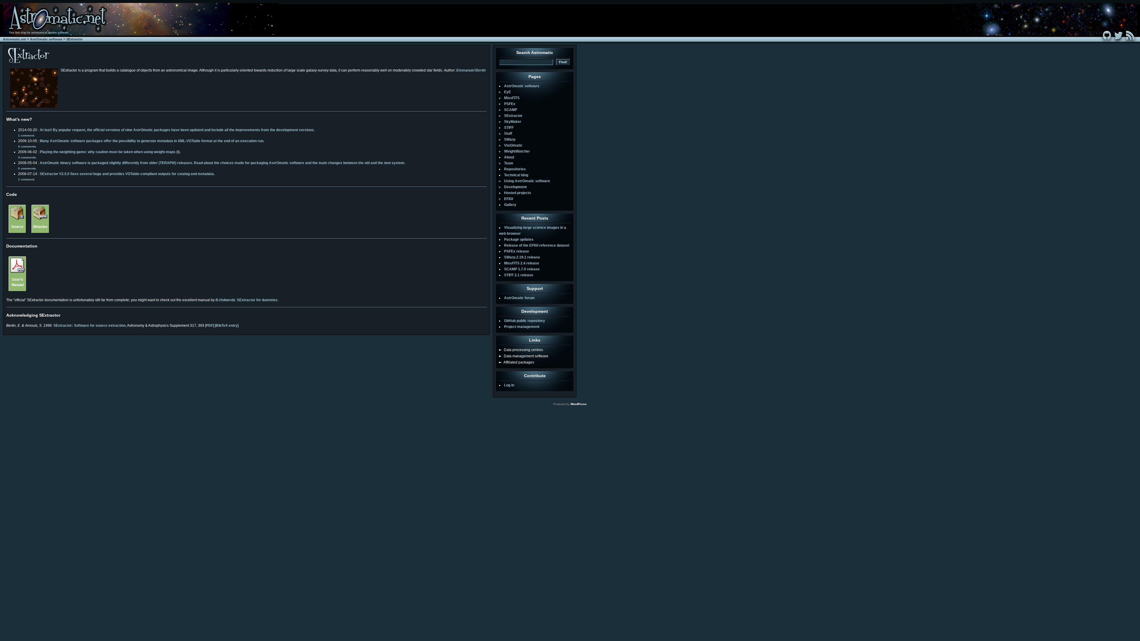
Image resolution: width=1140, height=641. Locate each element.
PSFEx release (516, 251)
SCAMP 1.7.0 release (522, 269)
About (509, 157)
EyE (507, 92)
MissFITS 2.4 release (521, 263)
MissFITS (512, 98)
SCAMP (510, 110)
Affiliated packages (516, 362)
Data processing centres (521, 350)
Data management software (523, 356)
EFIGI (508, 199)
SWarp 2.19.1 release (522, 257)
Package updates (518, 239)
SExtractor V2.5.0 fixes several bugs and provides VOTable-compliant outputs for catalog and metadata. (127, 174)
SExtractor (74, 39)
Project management (521, 327)
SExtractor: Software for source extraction (89, 325)
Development (515, 187)
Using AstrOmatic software (527, 181)
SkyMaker (512, 122)
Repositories (515, 169)
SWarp (509, 139)
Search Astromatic (534, 52)
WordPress (579, 404)
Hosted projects (517, 193)
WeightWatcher (517, 151)
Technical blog (516, 175)
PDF (209, 325)
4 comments (27, 157)
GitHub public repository (524, 321)
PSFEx (509, 104)
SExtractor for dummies (257, 300)
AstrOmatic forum (519, 298)
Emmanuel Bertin (471, 70)
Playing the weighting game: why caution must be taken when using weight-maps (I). (110, 152)
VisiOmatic (513, 145)
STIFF (509, 128)
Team (508, 163)
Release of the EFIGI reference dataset (536, 245)
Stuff (508, 133)
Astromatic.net (14, 39)
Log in (509, 385)
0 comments (27, 146)
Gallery (510, 205)
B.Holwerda (225, 300)
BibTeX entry (227, 325)
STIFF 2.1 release (518, 275)
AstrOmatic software (46, 39)
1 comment (26, 135)
